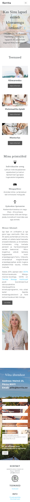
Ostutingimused (15, 499)
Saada (5, 453)
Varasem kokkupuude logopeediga (14, 425)
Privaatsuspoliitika (15, 497)
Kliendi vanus (7, 418)
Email (4, 404)
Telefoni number (8, 411)
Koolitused (15, 489)
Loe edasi (7, 302)
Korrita (6, 2)
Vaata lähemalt (15, 86)
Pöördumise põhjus (9, 432)
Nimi (4, 397)
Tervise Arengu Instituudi (15, 279)
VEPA (25, 272)
